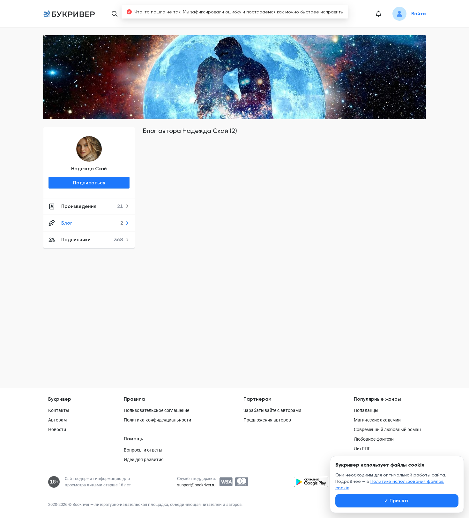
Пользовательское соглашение (156, 410)
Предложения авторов (267, 419)
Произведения (92, 206)
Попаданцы (366, 410)
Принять (397, 501)
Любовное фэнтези (374, 439)
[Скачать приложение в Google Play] (311, 482)
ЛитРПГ (362, 448)
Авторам (57, 419)
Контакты (58, 410)
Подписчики (92, 240)
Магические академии (377, 419)
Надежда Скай (89, 169)
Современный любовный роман (387, 429)
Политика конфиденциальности (157, 419)
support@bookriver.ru (196, 485)
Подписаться (89, 183)
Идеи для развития (144, 459)
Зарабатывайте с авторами (272, 410)
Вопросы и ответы (143, 449)
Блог (92, 223)
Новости (57, 429)
